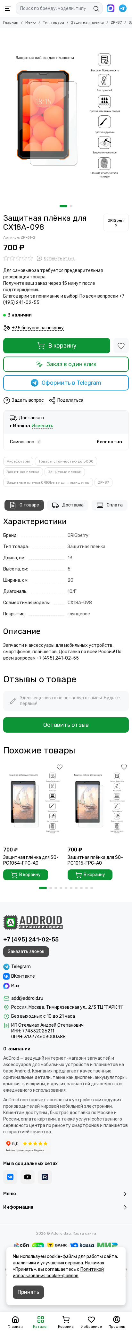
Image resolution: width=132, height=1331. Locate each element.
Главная (10, 22)
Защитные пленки (64, 472)
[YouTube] (28, 1177)
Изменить (42, 426)
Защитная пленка (87, 22)
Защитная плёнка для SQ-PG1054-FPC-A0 (31, 860)
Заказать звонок (26, 951)
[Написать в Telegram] (122, 8)
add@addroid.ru (27, 998)
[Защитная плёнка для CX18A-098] (66, 114)
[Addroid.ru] (33, 922)
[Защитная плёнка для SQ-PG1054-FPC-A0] (33, 802)
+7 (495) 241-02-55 (31, 939)
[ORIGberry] (115, 222)
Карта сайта (84, 1233)
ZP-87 (116, 22)
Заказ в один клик (71, 364)
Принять (28, 1292)
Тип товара (53, 22)
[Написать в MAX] (110, 8)
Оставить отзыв (66, 724)
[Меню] (8, 8)
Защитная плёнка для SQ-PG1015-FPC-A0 (95, 860)
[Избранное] (121, 345)
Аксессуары (18, 461)
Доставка (73, 505)
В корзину (62, 345)
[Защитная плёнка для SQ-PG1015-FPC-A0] (98, 802)
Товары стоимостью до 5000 (66, 461)
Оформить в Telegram (71, 382)
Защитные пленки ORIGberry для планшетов (48, 482)
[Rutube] (45, 1177)
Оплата (115, 505)
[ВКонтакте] (10, 1177)
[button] (63, 206)
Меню (30, 22)
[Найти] (96, 9)
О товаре (29, 505)
